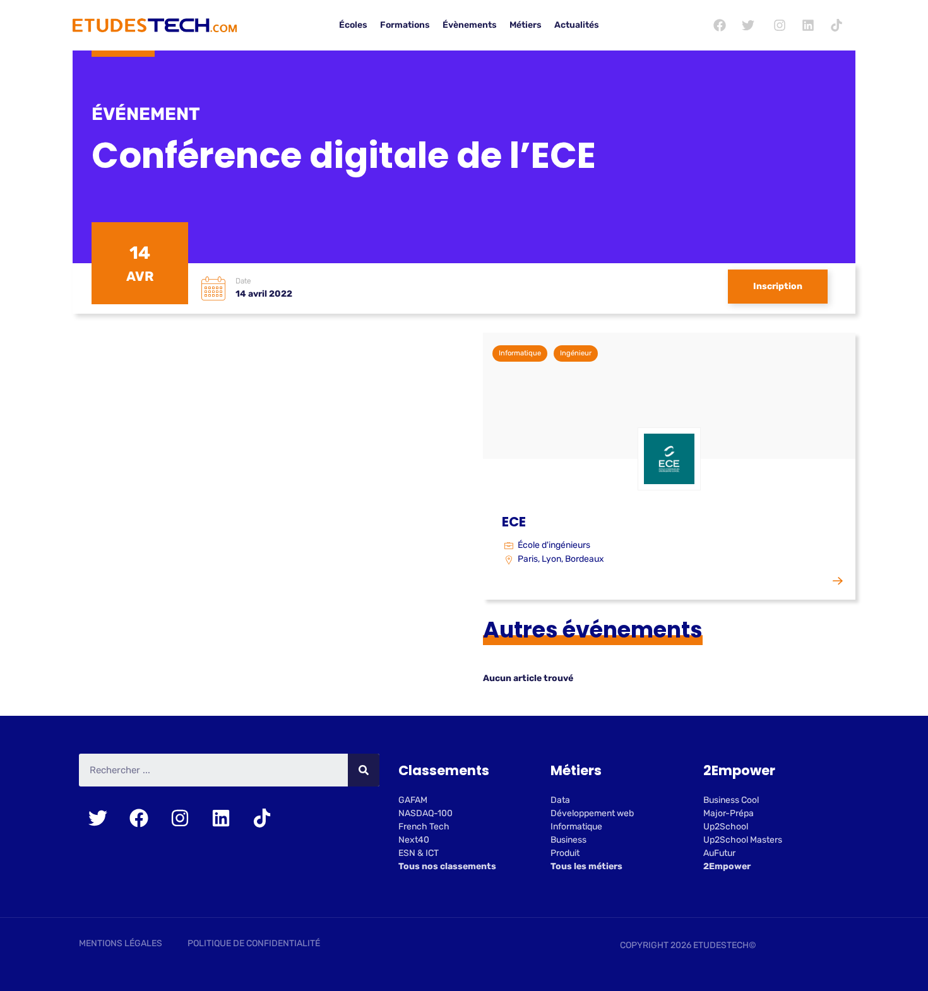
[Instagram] (779, 25)
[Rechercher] (363, 770)
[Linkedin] (808, 25)
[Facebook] (719, 25)
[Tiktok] (836, 25)
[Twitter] (748, 25)
